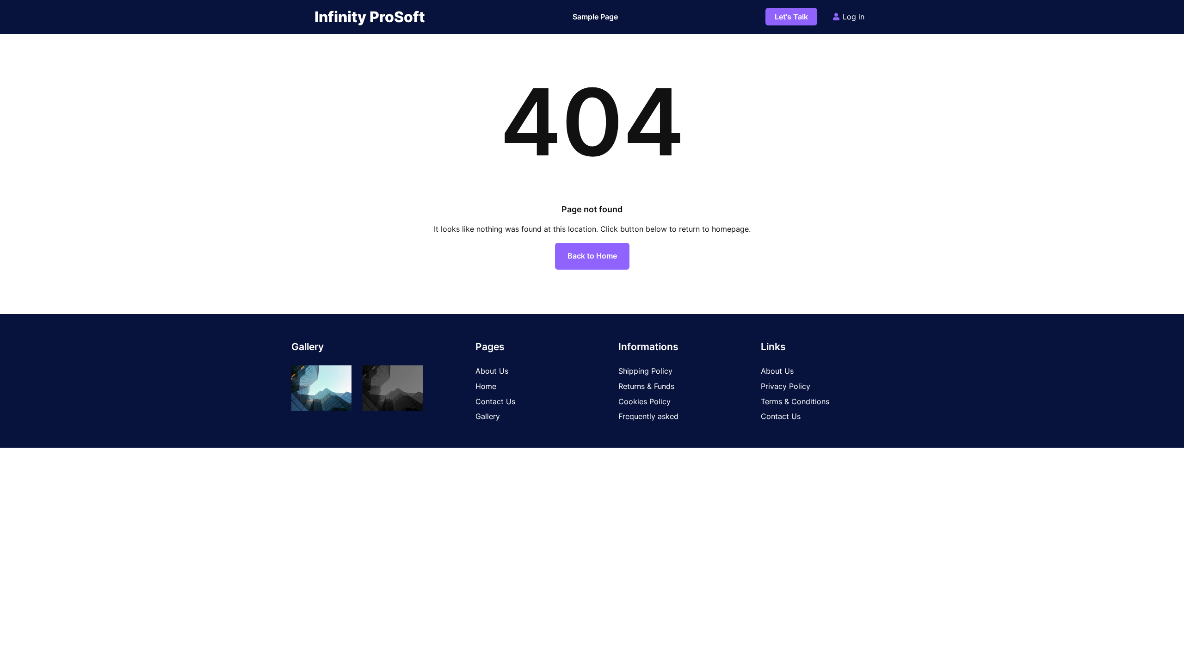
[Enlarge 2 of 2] (411, 377)
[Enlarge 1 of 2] (339, 377)
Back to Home (592, 255)
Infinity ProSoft (369, 17)
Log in (853, 16)
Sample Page (595, 16)
